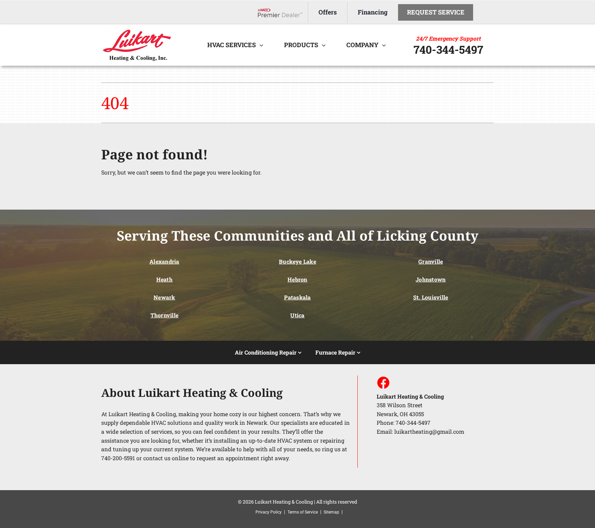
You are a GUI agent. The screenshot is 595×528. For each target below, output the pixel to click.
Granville (430, 261)
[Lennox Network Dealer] (283, 13)
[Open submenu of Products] (325, 45)
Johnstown (431, 279)
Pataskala (297, 297)
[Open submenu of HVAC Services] (263, 45)
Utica (297, 315)
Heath (164, 279)
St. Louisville (430, 297)
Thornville (164, 315)
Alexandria (164, 261)
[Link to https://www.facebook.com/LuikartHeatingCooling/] (383, 382)
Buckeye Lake (297, 261)
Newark (164, 297)
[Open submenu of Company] (385, 45)
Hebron (297, 279)
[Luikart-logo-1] (140, 30)
